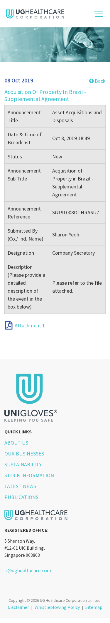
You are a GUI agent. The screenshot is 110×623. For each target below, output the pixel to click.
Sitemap (93, 607)
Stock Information (29, 475)
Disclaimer (18, 607)
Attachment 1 (30, 325)
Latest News (20, 486)
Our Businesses (24, 453)
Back (100, 80)
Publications (21, 497)
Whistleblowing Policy (57, 607)
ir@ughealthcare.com (27, 570)
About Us (16, 442)
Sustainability (23, 464)
